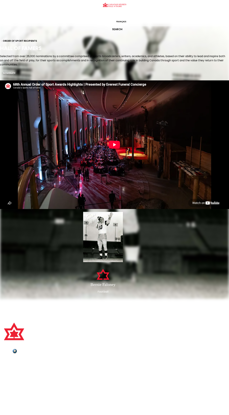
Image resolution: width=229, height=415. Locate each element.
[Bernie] (103, 237)
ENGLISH (107, 22)
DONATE (9, 379)
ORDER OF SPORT (118, 14)
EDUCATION (101, 14)
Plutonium (24, 351)
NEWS (8, 374)
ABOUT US (10, 360)
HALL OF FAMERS (138, 14)
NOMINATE (9, 73)
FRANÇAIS (121, 22)
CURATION (88, 14)
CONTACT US (12, 365)
